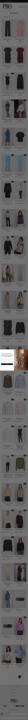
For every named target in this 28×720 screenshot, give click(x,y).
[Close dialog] (27, 350)
